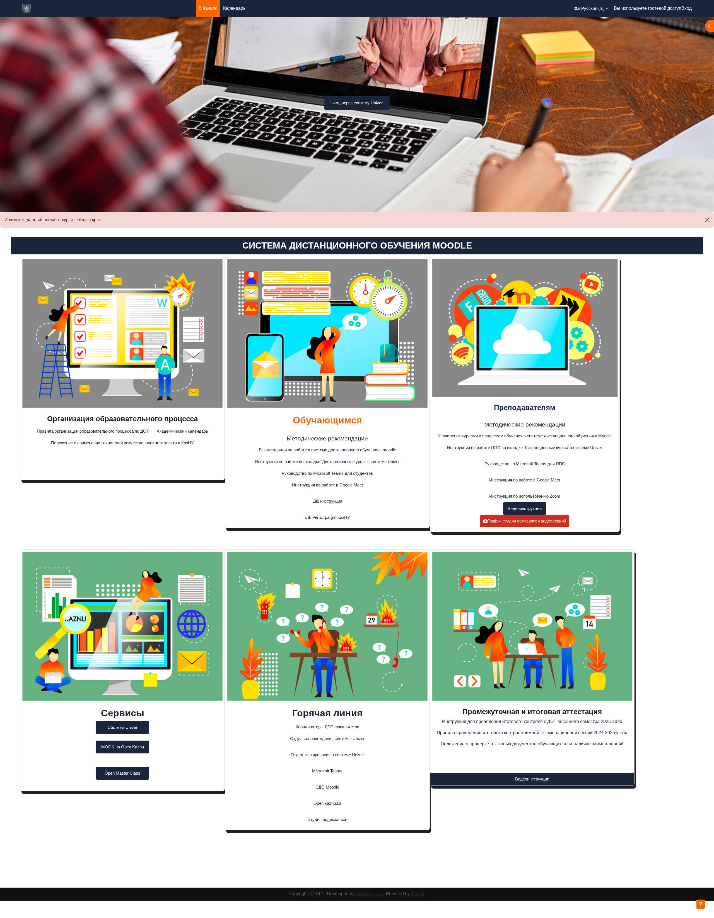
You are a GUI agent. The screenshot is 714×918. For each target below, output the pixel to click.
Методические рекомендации (327, 438)
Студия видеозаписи (327, 819)
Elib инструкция (327, 501)
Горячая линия (327, 713)
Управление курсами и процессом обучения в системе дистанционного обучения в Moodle (525, 435)
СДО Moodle (327, 787)
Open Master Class (122, 773)
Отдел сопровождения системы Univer (327, 738)
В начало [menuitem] (208, 8)
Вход (686, 8)
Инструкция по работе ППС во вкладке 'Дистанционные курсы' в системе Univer (524, 447)
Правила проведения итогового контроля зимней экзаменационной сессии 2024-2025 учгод (532, 732)
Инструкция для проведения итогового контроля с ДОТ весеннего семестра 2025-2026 (532, 721)
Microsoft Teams (327, 770)
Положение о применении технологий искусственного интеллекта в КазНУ (122, 442)
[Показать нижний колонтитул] (700, 904)
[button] (591, 8)
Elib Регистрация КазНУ (327, 517)
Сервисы (122, 713)
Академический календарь (182, 431)
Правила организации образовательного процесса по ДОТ (93, 431)
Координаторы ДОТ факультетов (327, 726)
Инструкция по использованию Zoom (524, 496)
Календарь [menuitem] (234, 8)
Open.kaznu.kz (327, 803)
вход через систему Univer (357, 102)
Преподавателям (524, 407)
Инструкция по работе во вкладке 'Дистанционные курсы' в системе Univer (327, 461)
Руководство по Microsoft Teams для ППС (524, 463)
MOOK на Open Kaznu (122, 746)
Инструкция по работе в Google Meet (327, 485)
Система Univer (123, 727)
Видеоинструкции (525, 508)
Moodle (418, 893)
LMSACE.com (370, 893)
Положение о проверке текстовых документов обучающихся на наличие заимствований (532, 743)
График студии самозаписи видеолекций (527, 521)
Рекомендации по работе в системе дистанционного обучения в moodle (327, 449)
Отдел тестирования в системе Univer (327, 754)
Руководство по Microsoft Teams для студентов (327, 473)
